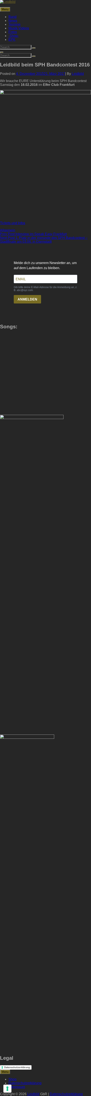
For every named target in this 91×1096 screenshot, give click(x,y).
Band (12, 17)
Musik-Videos (18, 28)
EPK (11, 39)
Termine (14, 24)
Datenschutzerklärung (17, 1067)
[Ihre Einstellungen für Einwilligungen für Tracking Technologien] (7, 1089)
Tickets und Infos (12, 223)
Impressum (16, 1087)
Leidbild (78, 73)
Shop (12, 1079)
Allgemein (7, 230)
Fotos (12, 32)
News (12, 20)
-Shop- (13, 36)
